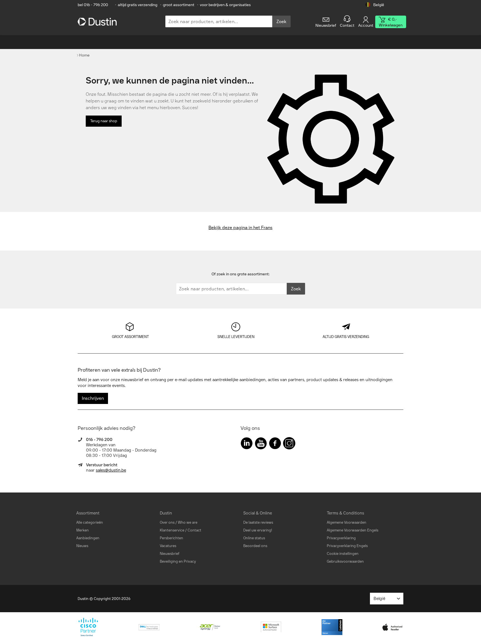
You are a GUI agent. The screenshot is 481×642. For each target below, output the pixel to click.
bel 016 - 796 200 (93, 5)
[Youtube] (261, 444)
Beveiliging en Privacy (178, 561)
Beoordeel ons (255, 546)
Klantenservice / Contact (180, 530)
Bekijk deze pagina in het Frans (240, 227)
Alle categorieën (89, 522)
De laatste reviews (258, 522)
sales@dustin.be (111, 470)
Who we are (187, 522)
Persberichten (171, 538)
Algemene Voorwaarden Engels (352, 530)
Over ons (167, 522)
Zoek (281, 21)
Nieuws (82, 546)
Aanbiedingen (87, 538)
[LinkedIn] (246, 444)
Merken (82, 530)
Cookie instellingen (343, 554)
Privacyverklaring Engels (347, 546)
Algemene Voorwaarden (346, 522)
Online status (254, 538)
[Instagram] (289, 444)
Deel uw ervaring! (257, 530)
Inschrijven (93, 398)
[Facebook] (275, 444)
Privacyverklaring (341, 538)
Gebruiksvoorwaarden (345, 561)
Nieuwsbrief (169, 554)
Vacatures (168, 546)
